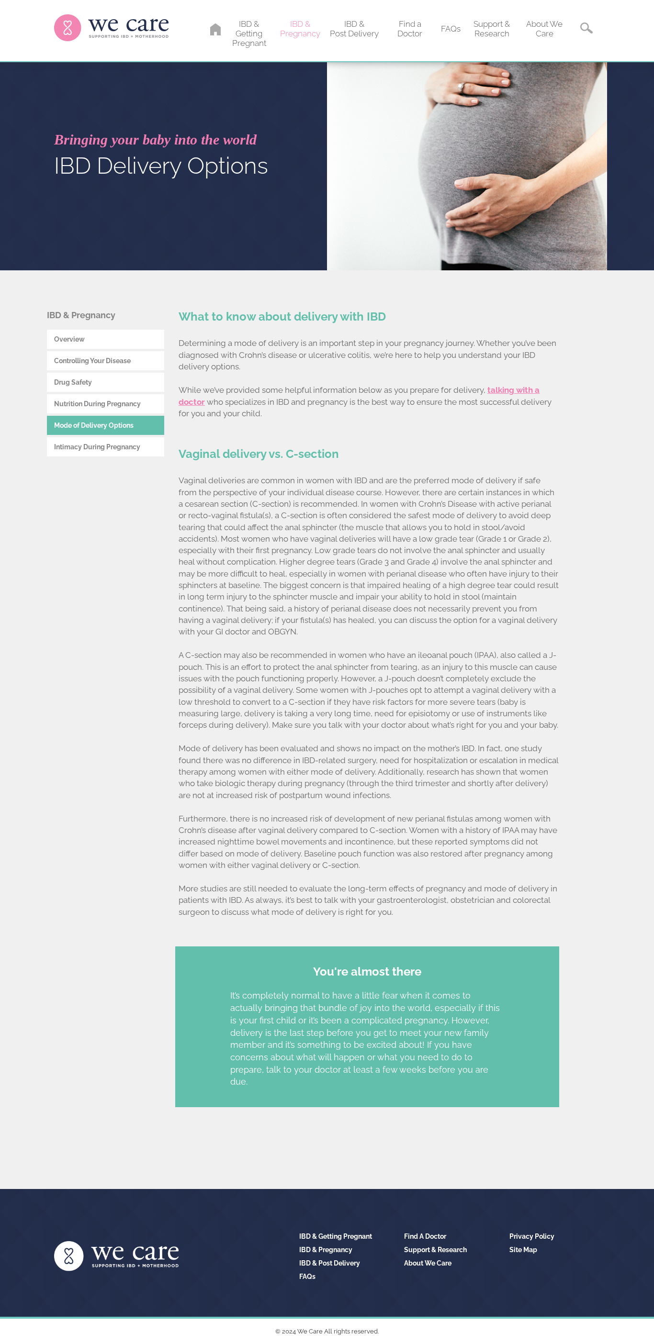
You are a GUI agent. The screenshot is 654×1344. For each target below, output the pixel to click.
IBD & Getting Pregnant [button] (249, 33)
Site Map (523, 1250)
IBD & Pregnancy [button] (300, 28)
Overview (69, 339)
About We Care (427, 1263)
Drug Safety (73, 382)
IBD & (335, 1236)
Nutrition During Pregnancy (97, 404)
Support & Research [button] (492, 28)
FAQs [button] (451, 28)
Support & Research (435, 1250)
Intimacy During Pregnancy (97, 447)
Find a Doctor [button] (409, 28)
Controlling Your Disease (92, 361)
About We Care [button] (544, 28)
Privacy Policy (531, 1236)
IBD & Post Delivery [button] (354, 28)
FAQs (307, 1276)
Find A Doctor (425, 1236)
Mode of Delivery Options (94, 425)
